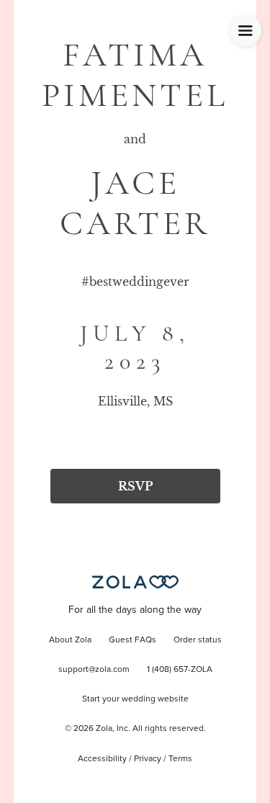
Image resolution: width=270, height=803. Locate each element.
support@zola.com (94, 669)
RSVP (135, 486)
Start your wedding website (135, 699)
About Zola (70, 640)
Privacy (147, 759)
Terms (180, 759)
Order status (198, 640)
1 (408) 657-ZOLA (179, 669)
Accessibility (102, 759)
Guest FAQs (132, 640)
